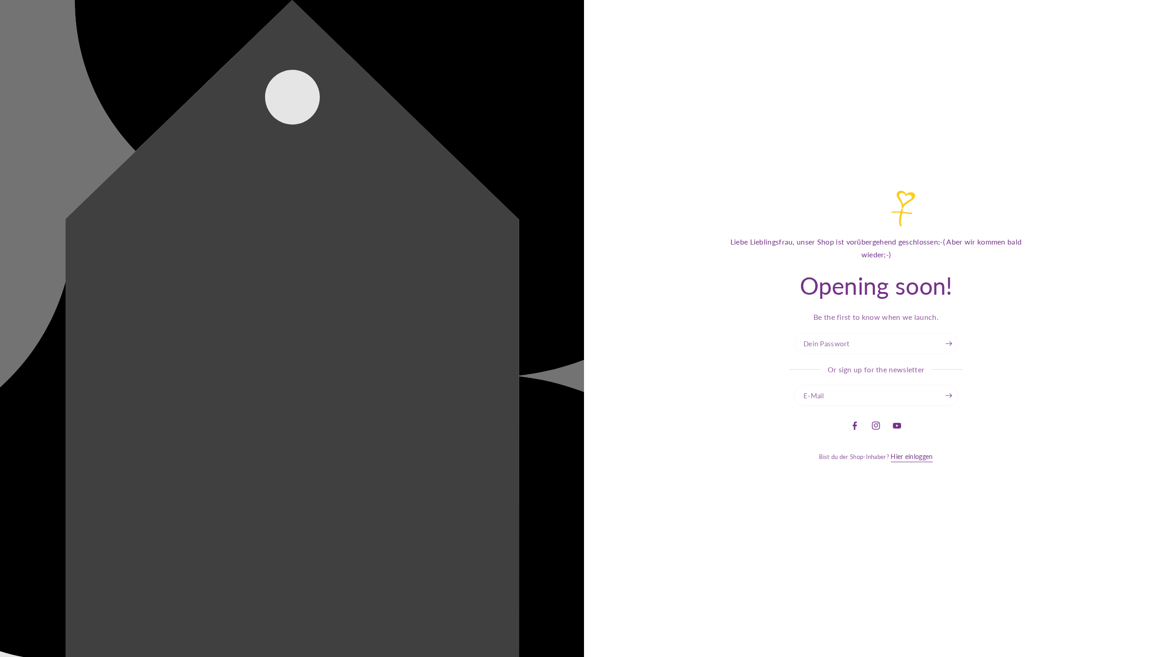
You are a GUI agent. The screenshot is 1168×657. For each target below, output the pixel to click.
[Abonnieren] (949, 396)
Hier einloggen (912, 456)
